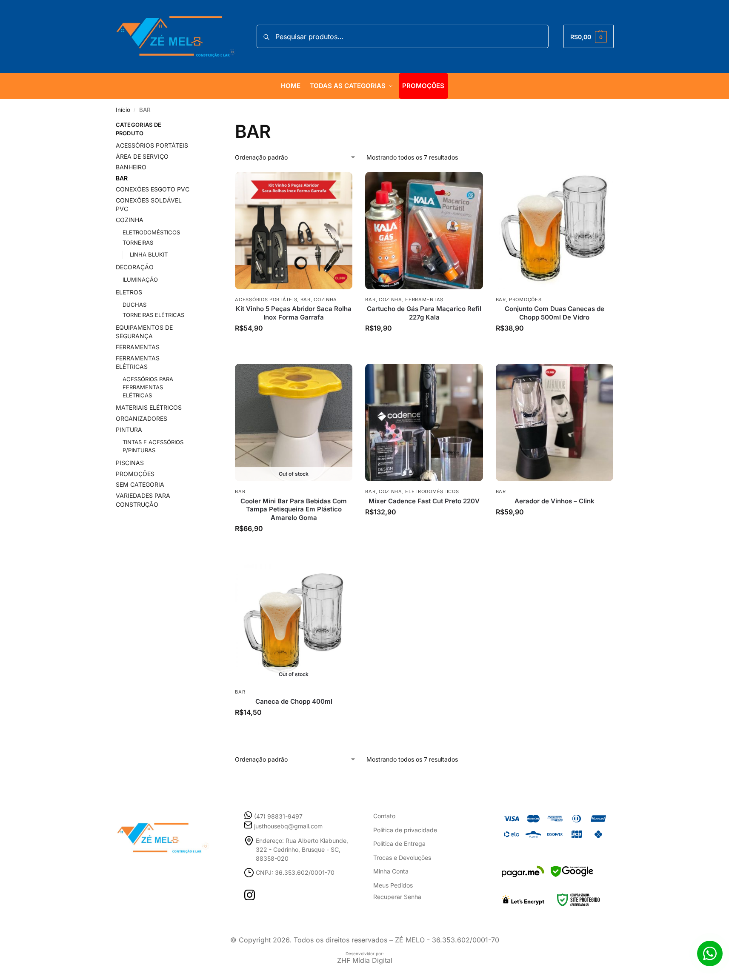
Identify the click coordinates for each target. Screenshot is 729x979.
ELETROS (129, 292)
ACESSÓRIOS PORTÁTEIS (266, 300)
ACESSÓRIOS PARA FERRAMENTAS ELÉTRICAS (148, 387)
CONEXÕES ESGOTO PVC (152, 189)
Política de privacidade (405, 829)
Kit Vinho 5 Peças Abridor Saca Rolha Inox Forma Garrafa (294, 313)
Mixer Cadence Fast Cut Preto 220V (424, 501)
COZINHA (325, 300)
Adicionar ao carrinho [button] (294, 341)
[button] (588, 36)
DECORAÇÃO (135, 267)
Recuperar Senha (397, 896)
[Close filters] (202, 126)
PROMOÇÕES (525, 300)
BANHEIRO (131, 167)
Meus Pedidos (393, 885)
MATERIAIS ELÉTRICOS (149, 407)
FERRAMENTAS (424, 300)
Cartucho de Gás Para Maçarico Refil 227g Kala (424, 313)
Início (123, 109)
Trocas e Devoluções (402, 857)
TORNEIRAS (138, 242)
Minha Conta (391, 871)
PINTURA (129, 429)
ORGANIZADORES (141, 418)
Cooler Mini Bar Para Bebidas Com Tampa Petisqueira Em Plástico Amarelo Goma (293, 509)
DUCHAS (134, 304)
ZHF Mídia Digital (364, 960)
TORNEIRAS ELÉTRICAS (153, 314)
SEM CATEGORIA (140, 484)
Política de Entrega (399, 843)
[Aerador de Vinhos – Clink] (554, 422)
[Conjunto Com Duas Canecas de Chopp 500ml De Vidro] (554, 230)
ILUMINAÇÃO (140, 279)
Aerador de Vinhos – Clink (555, 501)
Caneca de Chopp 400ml (293, 701)
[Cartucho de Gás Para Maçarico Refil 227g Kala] (424, 230)
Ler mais (293, 541)
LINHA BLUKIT (149, 254)
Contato (384, 815)
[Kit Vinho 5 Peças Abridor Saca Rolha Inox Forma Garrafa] (293, 230)
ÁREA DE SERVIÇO (142, 156)
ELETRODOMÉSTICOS (432, 491)
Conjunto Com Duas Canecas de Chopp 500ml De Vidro (554, 313)
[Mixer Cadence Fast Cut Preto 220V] (424, 422)
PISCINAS (130, 462)
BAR (305, 300)
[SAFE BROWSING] (572, 876)
